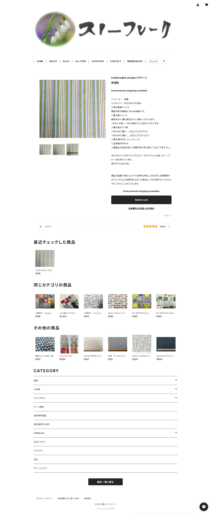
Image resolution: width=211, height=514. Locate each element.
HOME (40, 61)
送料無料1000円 (41, 424)
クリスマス (38, 450)
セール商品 (39, 407)
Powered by (102, 509)
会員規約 (87, 498)
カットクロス (39, 398)
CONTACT (115, 61)
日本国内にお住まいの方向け (141, 208)
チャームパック (40, 468)
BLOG (66, 61)
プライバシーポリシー (44, 498)
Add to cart (141, 199)
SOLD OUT (39, 442)
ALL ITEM (80, 61)
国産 (36, 380)
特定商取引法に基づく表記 (68, 498)
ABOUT (53, 61)
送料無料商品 (40, 415)
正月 (36, 459)
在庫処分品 (39, 433)
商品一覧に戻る (105, 482)
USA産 (37, 389)
